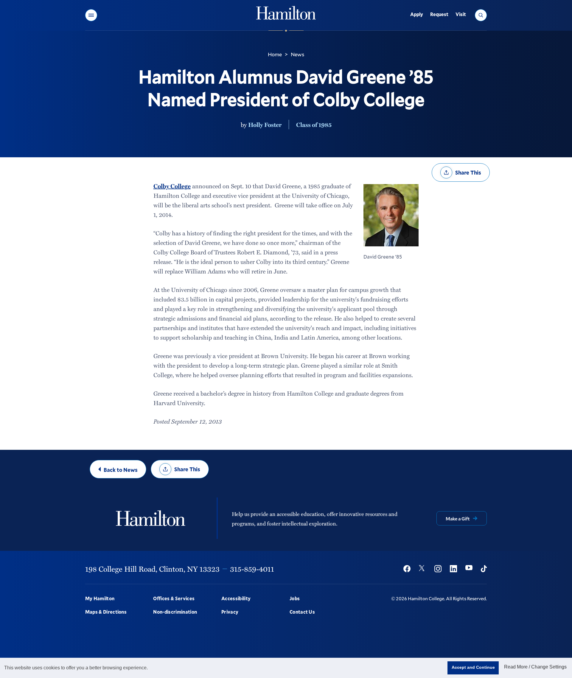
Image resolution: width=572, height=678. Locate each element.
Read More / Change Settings (535, 666)
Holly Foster (265, 124)
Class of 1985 (314, 124)
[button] (91, 15)
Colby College (172, 185)
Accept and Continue (473, 667)
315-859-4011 (252, 568)
